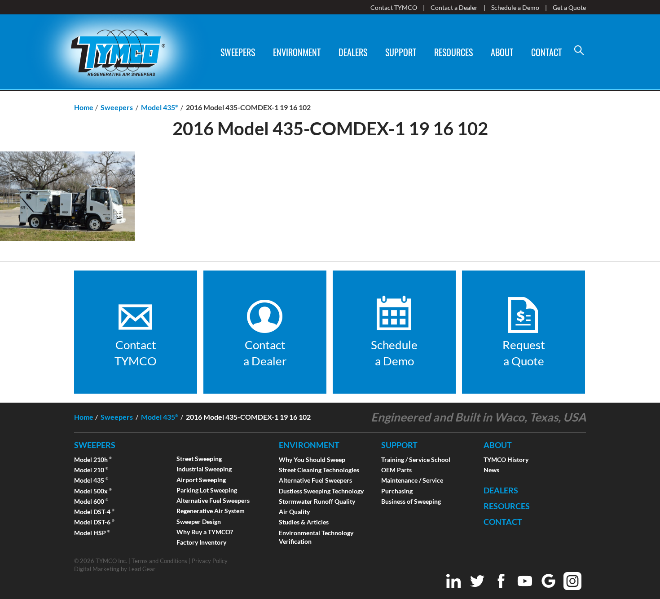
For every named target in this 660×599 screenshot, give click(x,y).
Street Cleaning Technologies (319, 470)
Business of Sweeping (411, 501)
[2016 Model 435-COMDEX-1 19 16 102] (67, 246)
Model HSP (92, 533)
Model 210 (91, 470)
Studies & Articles (304, 522)
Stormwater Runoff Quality (317, 501)
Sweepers (237, 52)
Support (400, 52)
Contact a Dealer (454, 7)
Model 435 (91, 480)
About (502, 52)
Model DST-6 (94, 522)
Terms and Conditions (159, 560)
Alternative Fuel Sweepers (213, 500)
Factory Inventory (201, 542)
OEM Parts (396, 470)
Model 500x (93, 491)
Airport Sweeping (201, 480)
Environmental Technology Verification (316, 537)
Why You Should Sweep (312, 459)
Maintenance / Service (412, 480)
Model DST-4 (94, 511)
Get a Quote (569, 7)
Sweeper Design (198, 521)
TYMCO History (506, 459)
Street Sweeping (199, 458)
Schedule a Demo (515, 7)
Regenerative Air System (210, 511)
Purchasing (397, 491)
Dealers (353, 52)
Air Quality (294, 511)
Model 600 (91, 501)
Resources (453, 52)
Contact (546, 52)
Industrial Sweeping (204, 469)
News (491, 470)
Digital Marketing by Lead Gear (114, 568)
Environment (297, 52)
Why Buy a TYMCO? (204, 532)
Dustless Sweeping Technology (321, 491)
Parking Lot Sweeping (206, 490)
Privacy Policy (210, 560)
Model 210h (93, 459)
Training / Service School (415, 459)
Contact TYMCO (393, 7)
